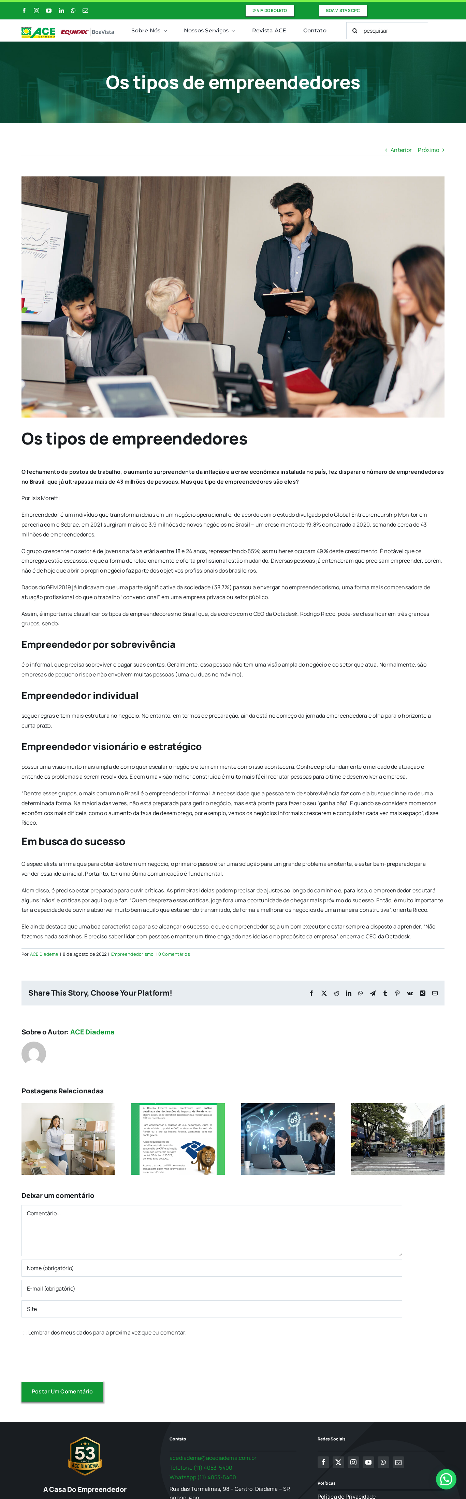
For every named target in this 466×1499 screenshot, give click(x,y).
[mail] (85, 10)
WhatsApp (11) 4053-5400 (203, 1477)
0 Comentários (174, 954)
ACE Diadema (44, 954)
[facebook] (24, 10)
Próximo (428, 150)
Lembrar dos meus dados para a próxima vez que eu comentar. (107, 1332)
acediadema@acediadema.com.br (213, 1458)
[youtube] (49, 10)
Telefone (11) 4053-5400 (201, 1467)
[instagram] (36, 10)
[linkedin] (61, 10)
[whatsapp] (73, 10)
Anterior (401, 150)
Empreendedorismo (132, 954)
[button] (446, 1479)
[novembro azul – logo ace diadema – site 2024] (68, 29)
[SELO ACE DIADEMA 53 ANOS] (85, 1436)
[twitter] (338, 1462)
